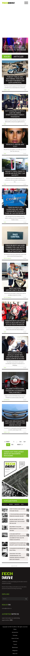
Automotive (6, 399)
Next (19, 444)
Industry (15, 641)
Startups (15, 635)
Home (15, 629)
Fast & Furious (7, 258)
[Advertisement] (15, 21)
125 (12, 444)
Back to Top (14, 566)
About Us (15, 653)
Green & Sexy (15, 638)
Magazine (15, 650)
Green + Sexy (7, 89)
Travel (15, 644)
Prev (8, 441)
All (22, 504)
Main (5, 123)
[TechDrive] (8, 3)
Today (5, 504)
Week (11, 504)
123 (25, 441)
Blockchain (15, 647)
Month (17, 504)
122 (20, 441)
